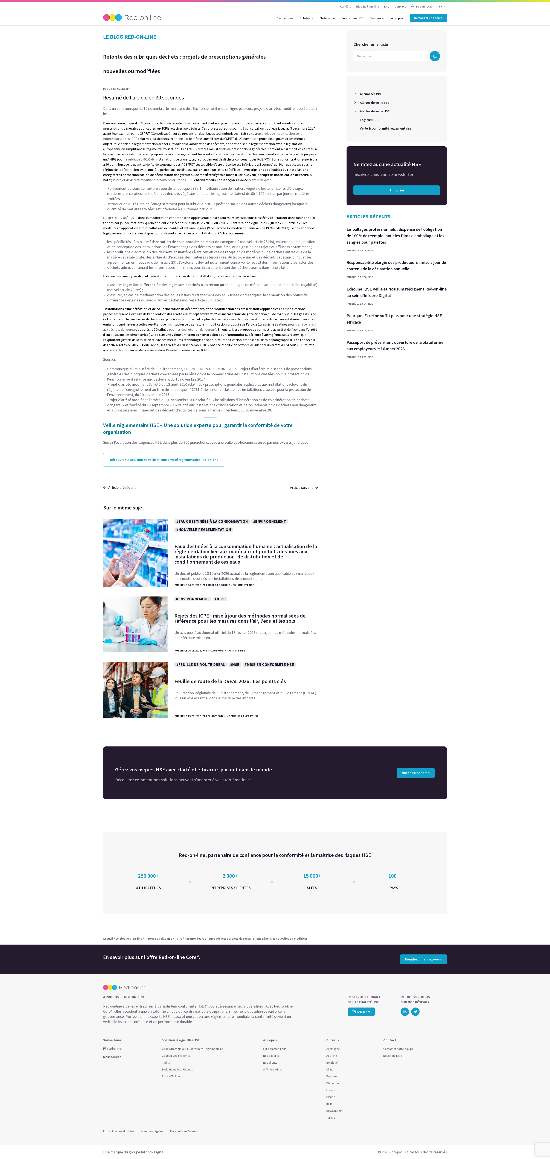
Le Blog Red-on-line (129, 938)
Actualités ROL (371, 94)
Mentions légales (152, 1131)
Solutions (306, 18)
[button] (538, 1146)
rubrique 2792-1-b (141, 159)
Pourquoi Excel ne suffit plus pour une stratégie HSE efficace (394, 319)
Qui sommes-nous (274, 1049)
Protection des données (118, 1131)
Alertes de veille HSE (375, 111)
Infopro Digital (152, 1152)
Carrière (345, 6)
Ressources (377, 18)
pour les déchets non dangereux (192, 329)
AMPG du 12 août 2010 (121, 218)
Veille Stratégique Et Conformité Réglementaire (192, 1049)
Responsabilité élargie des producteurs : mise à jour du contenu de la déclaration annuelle (396, 265)
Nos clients (270, 1062)
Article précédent (122, 487)
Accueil (108, 938)
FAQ (387, 6)
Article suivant (301, 487)
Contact (400, 6)
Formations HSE (352, 18)
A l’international (273, 1069)
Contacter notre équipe (398, 1049)
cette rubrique (259, 180)
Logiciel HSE (369, 120)
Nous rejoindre (392, 1056)
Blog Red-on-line (367, 6)
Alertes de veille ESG (375, 102)
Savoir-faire (285, 18)
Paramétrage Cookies (184, 1131)
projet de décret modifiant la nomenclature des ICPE (155, 180)
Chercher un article (370, 44)
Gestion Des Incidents (176, 1056)
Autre (178, 938)
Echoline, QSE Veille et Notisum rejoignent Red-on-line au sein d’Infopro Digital (397, 292)
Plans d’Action (171, 1076)
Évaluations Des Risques (177, 1069)
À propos (397, 18)
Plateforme (327, 18)
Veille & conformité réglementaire (385, 128)
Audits (166, 1062)
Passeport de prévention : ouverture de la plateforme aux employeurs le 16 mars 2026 (395, 345)
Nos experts (271, 1056)
